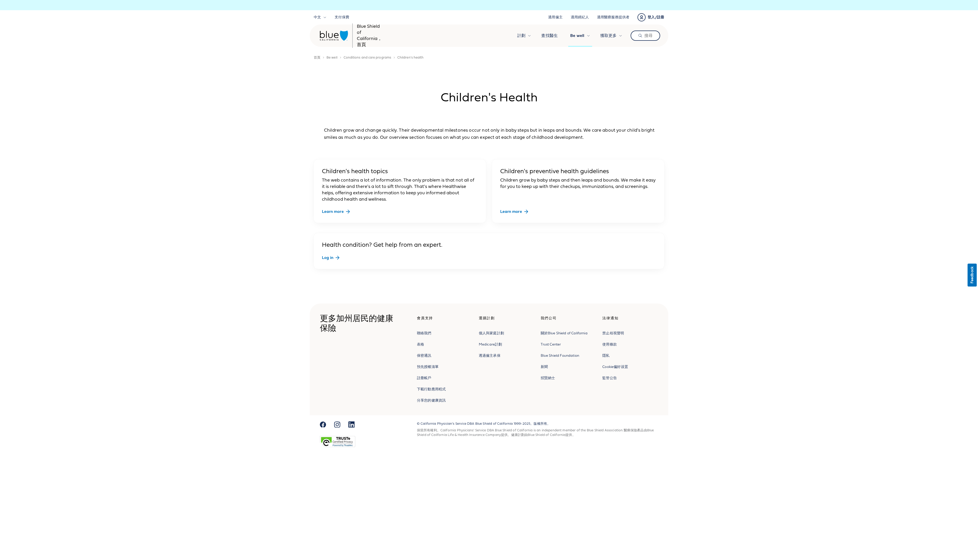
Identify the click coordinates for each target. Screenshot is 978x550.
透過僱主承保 (489, 356)
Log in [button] (327, 258)
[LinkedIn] (351, 424)
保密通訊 (424, 356)
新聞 (544, 367)
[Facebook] (323, 424)
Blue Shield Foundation (560, 356)
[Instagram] (337, 424)
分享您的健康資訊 (431, 400)
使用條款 (609, 344)
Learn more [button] (333, 212)
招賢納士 (548, 378)
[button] (650, 17)
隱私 (605, 356)
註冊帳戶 (424, 378)
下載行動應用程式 (431, 389)
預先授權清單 (428, 367)
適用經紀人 (580, 17)
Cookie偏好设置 (615, 367)
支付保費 (342, 17)
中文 (317, 17)
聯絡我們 (424, 333)
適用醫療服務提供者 (613, 17)
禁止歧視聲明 (613, 333)
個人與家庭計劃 (491, 333)
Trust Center (551, 344)
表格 (420, 344)
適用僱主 (555, 17)
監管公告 (609, 378)
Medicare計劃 (490, 344)
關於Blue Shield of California (564, 333)
